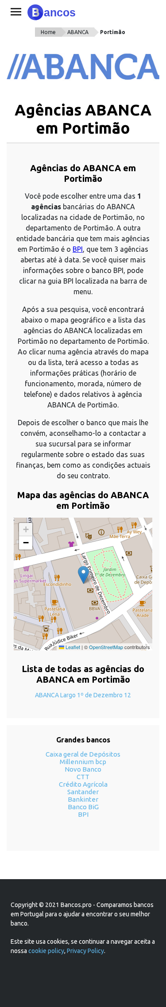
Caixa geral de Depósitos (83, 754)
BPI (78, 249)
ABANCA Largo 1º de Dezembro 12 (83, 695)
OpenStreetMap (106, 646)
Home (48, 32)
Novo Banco (83, 769)
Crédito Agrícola (83, 784)
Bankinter (83, 799)
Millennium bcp (83, 761)
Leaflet (72, 646)
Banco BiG (83, 807)
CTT (83, 776)
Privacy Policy (85, 950)
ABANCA (78, 32)
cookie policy (46, 950)
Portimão (112, 32)
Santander (83, 792)
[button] (83, 575)
